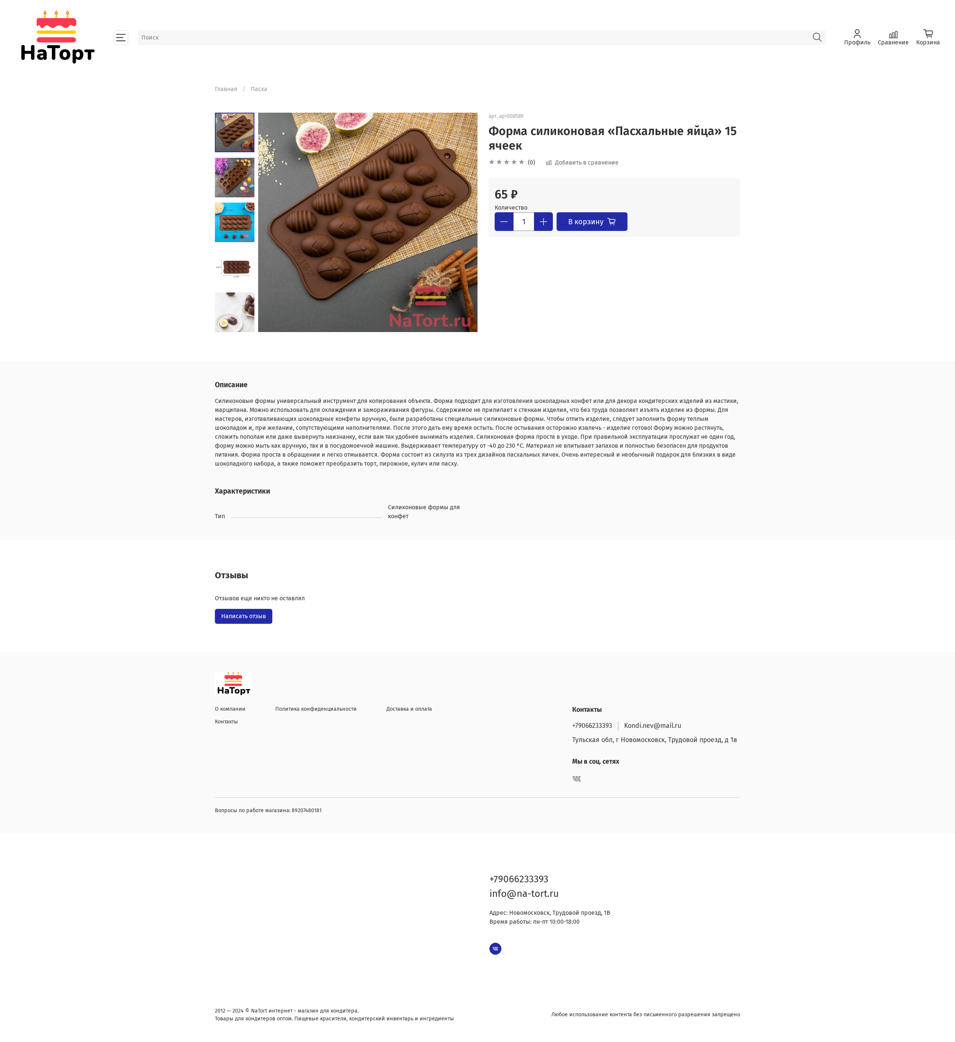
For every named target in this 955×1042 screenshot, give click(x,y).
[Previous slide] (273, 222)
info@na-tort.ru (524, 893)
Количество (511, 207)
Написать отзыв (243, 616)
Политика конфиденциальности (316, 709)
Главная (226, 89)
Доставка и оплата (409, 709)
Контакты (226, 722)
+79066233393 (592, 726)
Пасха (259, 89)
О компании (230, 709)
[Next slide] (235, 322)
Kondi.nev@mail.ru (652, 726)
